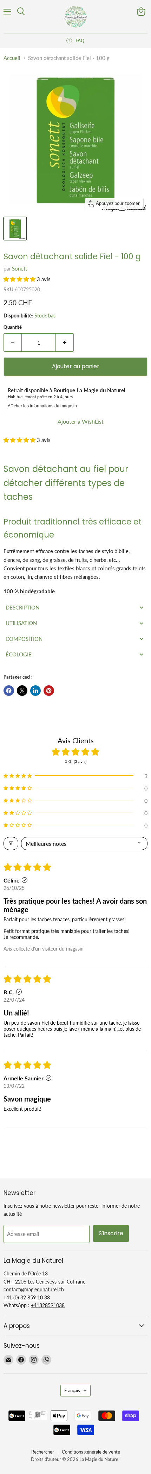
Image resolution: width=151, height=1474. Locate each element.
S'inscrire (111, 1233)
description (22, 607)
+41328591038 (48, 1305)
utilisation (21, 623)
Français (72, 1390)
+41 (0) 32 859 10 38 (27, 1297)
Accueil (12, 58)
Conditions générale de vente (91, 1452)
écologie (19, 654)
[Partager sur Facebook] (9, 690)
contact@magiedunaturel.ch (34, 1289)
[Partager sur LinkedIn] (35, 690)
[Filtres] (11, 843)
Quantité (13, 327)
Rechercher (42, 1452)
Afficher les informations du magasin (42, 406)
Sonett (19, 268)
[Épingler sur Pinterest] (49, 690)
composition (24, 639)
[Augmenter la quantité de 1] (65, 342)
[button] (20, 279)
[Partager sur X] (22, 690)
